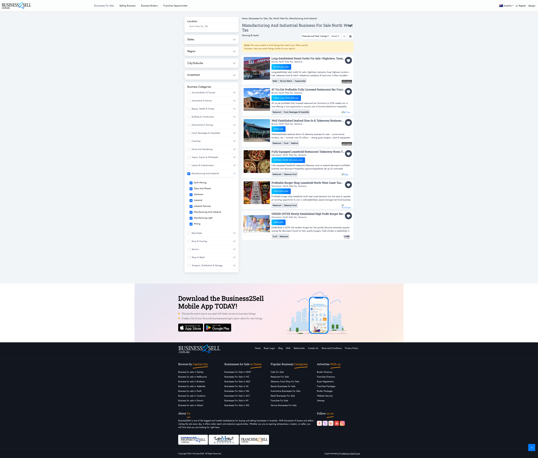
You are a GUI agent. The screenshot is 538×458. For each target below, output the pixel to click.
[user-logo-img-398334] (347, 142)
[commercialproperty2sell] (193, 439)
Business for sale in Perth (189, 391)
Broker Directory (324, 372)
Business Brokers (149, 5)
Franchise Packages (326, 386)
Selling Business (127, 5)
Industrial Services (202, 206)
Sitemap (320, 400)
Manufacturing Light (203, 217)
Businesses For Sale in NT (236, 400)
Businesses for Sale (104, 5)
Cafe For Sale (277, 372)
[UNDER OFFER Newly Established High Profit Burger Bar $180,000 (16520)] (257, 223)
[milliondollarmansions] (224, 439)
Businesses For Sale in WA (236, 391)
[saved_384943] (348, 184)
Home (257, 348)
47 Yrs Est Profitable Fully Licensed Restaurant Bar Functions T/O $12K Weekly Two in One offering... (312, 89)
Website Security (325, 395)
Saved (335, 36)
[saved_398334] (348, 122)
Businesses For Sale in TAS (236, 405)
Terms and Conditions (332, 348)
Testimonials (299, 348)
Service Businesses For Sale (283, 405)
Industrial (198, 200)
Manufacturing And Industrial (207, 212)
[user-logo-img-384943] (347, 205)
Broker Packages (324, 391)
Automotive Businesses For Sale (285, 391)
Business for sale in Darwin (190, 400)
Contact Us (313, 348)
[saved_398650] (348, 91)
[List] (344, 36)
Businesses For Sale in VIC (236, 376)
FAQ (288, 348)
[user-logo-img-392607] (347, 174)
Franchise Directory (326, 376)
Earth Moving (200, 182)
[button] (506, 5)
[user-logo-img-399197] (347, 80)
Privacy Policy (351, 348)
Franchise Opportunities (175, 5)
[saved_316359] (348, 215)
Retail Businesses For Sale (283, 395)
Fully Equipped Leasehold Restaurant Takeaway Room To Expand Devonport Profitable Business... (312, 151)
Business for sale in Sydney (190, 372)
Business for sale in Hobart (190, 405)
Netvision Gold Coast (350, 453)
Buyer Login (269, 348)
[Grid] (350, 36)
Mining (197, 223)
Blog (280, 348)
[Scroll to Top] (531, 447)
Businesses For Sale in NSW (237, 372)
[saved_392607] (348, 153)
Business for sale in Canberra (191, 395)
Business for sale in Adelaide (191, 386)
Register (522, 5)
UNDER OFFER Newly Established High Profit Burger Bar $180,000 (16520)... (312, 213)
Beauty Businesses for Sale (283, 386)
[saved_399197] (348, 60)
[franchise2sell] (254, 439)
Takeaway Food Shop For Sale (285, 381)
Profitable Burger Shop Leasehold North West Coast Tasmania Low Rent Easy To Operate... (312, 182)
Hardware (198, 194)
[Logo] (16, 5)
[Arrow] (350, 25)
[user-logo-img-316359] (347, 236)
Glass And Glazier (202, 188)
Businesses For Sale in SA (236, 386)
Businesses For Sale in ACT (237, 395)
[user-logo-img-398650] (347, 111)
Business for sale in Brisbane (191, 381)
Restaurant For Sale (280, 376)
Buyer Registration (325, 381)
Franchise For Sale (279, 400)
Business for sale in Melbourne (192, 376)
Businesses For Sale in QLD (237, 381)
